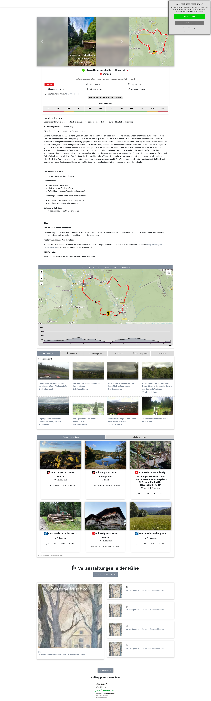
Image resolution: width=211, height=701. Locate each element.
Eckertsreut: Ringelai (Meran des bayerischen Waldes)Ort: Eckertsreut (122, 421)
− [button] (41, 275)
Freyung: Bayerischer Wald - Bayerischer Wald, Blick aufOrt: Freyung (50, 421)
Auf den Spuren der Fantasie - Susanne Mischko (61, 654)
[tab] (48, 353)
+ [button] (41, 271)
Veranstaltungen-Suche (106, 574)
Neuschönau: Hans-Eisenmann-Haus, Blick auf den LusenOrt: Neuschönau (121, 386)
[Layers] (168, 272)
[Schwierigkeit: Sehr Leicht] (46, 533)
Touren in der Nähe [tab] (71, 437)
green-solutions (156, 323)
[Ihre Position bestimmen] (41, 283)
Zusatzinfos (125, 267)
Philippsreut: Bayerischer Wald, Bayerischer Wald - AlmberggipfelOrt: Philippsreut (52, 386)
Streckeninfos (94, 267)
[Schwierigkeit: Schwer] (48, 472)
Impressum (195, 32)
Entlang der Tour (110, 267)
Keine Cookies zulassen (189, 23)
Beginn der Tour (72, 94)
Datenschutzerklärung (186, 32)
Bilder (82, 267)
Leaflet (128, 323)
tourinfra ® (140, 323)
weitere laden (106, 670)
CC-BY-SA (76, 58)
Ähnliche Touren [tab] (139, 437)
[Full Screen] (41, 278)
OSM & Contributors (166, 323)
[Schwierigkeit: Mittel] (136, 472)
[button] (42, 41)
